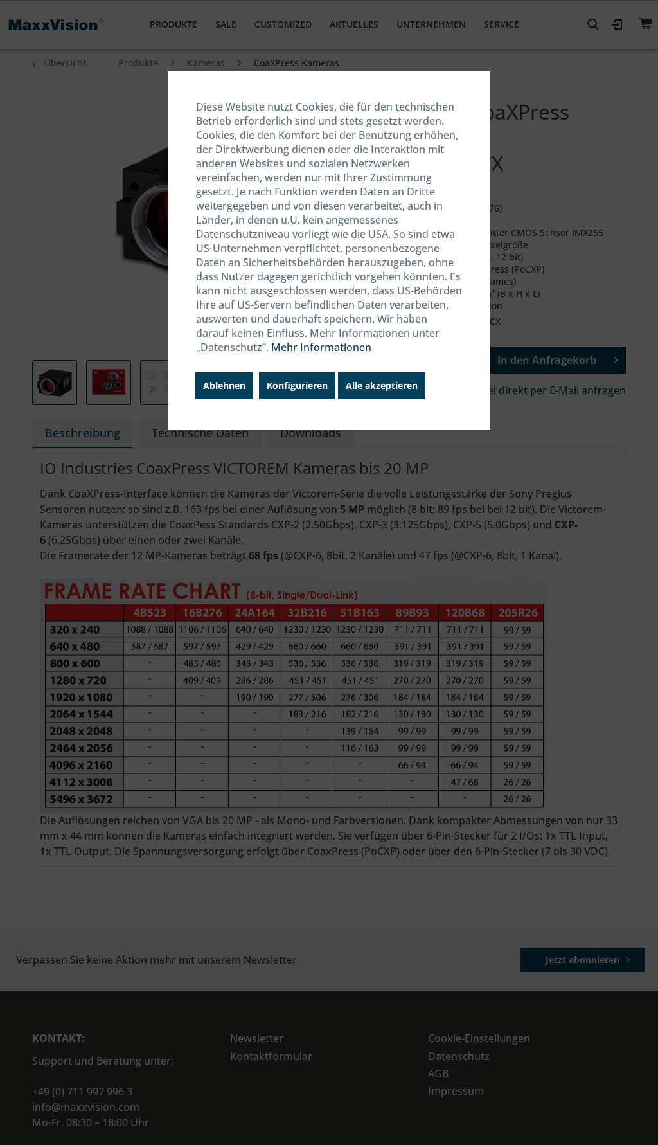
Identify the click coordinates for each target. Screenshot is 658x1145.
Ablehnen (224, 385)
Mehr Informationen (321, 347)
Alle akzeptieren (382, 385)
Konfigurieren (297, 385)
